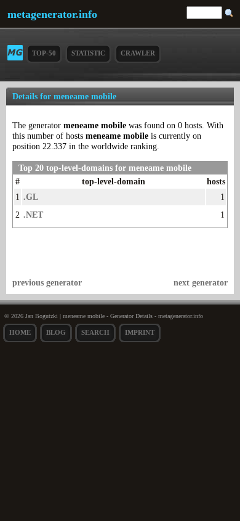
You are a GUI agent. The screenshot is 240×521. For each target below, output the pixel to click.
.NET (33, 214)
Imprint (139, 332)
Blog (56, 332)
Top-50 (44, 53)
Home (20, 332)
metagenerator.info (52, 14)
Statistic (88, 53)
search (95, 332)
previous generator (47, 282)
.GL (30, 197)
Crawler (138, 53)
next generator (201, 282)
